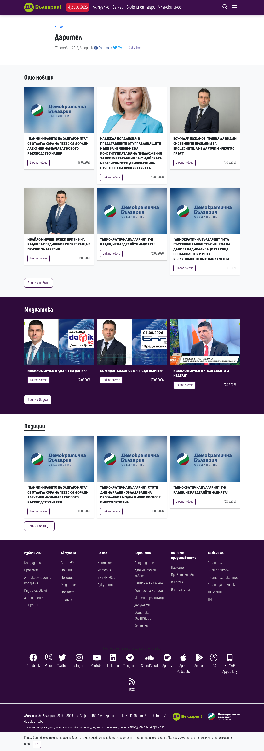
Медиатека (38, 310)
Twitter (122, 47)
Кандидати (32, 562)
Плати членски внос (223, 577)
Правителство (182, 574)
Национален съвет (148, 583)
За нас (117, 7)
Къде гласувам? (35, 590)
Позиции (34, 426)
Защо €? (67, 562)
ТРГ (210, 599)
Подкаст (67, 592)
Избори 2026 (77, 7)
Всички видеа (37, 399)
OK (36, 744)
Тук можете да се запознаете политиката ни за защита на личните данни (75, 727)
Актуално (101, 7)
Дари (151, 7)
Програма (31, 570)
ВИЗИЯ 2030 (106, 577)
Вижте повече (38, 163)
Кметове (141, 625)
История (104, 570)
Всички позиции (39, 526)
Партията (142, 553)
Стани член (216, 562)
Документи (106, 584)
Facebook (105, 47)
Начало (60, 26)
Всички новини (38, 282)
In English (67, 599)
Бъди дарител (218, 570)
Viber (137, 47)
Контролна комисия (149, 590)
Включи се (135, 7)
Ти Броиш (31, 605)
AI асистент (33, 597)
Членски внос (169, 7)
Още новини (39, 78)
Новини (66, 570)
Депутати (142, 605)
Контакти (106, 562)
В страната (180, 589)
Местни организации (150, 597)
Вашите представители (183, 555)
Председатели (145, 562)
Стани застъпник (221, 584)
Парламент (179, 567)
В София (177, 582)
